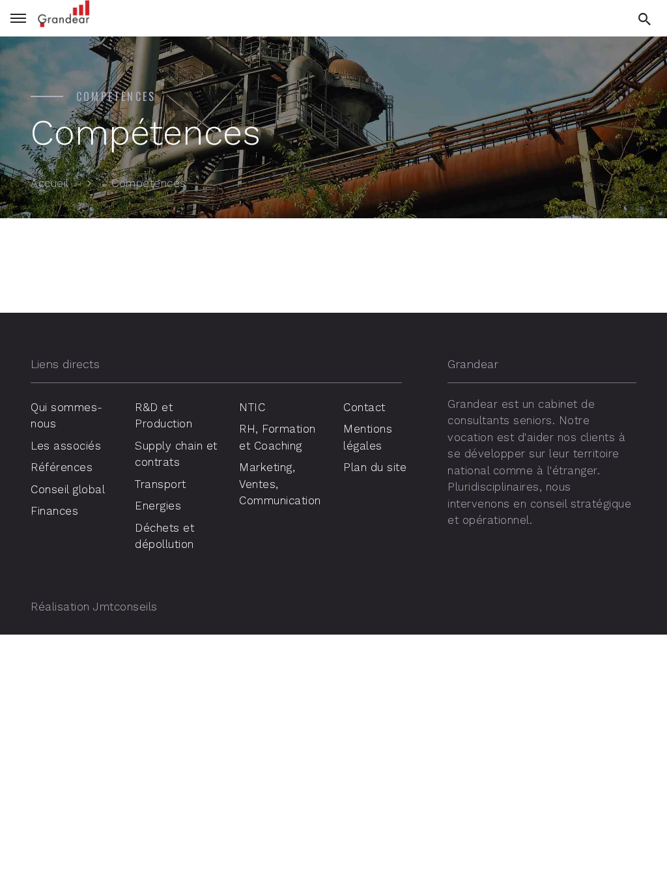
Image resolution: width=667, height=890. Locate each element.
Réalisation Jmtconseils (94, 606)
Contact (364, 407)
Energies (158, 505)
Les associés (66, 445)
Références (61, 467)
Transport (160, 484)
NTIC (252, 407)
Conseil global (68, 489)
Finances (54, 510)
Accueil (50, 183)
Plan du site (374, 467)
